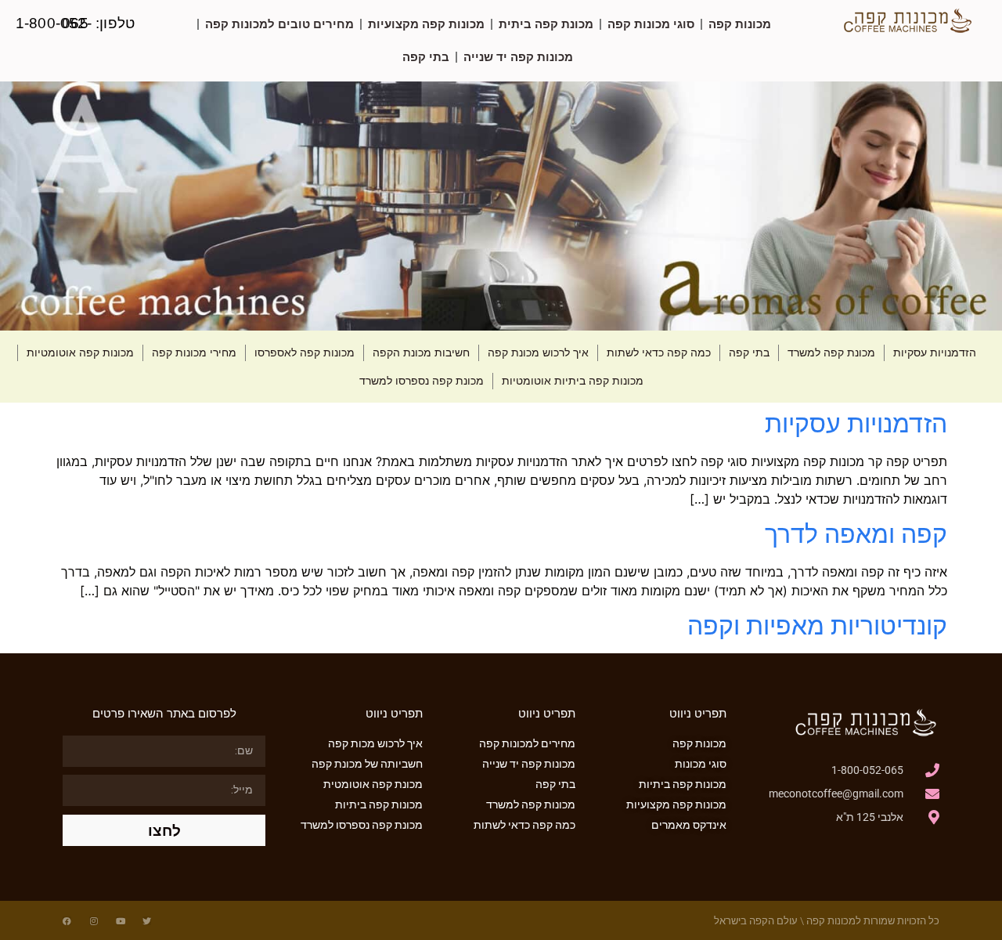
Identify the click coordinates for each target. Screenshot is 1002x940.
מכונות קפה (739, 24)
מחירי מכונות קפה (194, 352)
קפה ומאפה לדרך (856, 534)
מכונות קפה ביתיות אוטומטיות (572, 380)
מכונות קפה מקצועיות (426, 24)
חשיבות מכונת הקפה (421, 352)
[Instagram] (93, 920)
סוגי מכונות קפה (650, 24)
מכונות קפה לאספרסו (304, 352)
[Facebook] (67, 920)
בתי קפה (425, 56)
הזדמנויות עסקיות (934, 352)
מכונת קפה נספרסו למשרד (421, 380)
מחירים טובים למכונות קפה (279, 24)
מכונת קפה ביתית (546, 24)
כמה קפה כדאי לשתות (659, 352)
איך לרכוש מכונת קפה (538, 352)
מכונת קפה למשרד (831, 352)
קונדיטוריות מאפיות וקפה (817, 625)
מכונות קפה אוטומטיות (80, 352)
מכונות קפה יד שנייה (518, 56)
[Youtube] (120, 920)
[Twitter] (146, 920)
